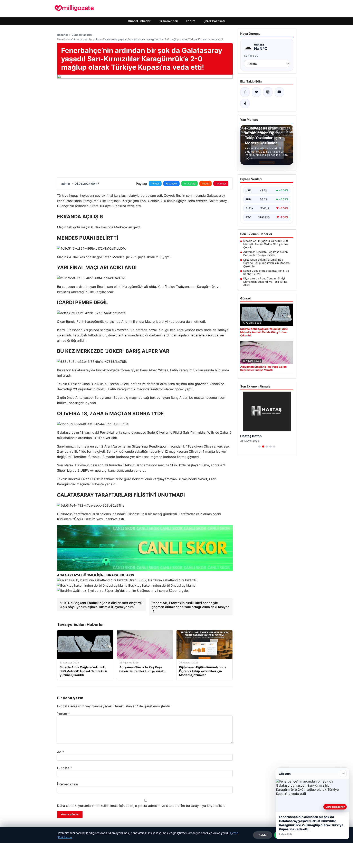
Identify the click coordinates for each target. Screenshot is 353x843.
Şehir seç (251, 55)
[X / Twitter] (256, 92)
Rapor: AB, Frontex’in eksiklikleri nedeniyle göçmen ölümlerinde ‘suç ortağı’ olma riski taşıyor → (190, 607)
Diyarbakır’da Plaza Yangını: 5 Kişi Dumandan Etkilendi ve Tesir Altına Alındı (265, 282)
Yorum (63, 713)
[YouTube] (279, 92)
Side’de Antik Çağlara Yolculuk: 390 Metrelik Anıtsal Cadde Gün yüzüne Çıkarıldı (265, 244)
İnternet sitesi (67, 784)
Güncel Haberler (139, 21)
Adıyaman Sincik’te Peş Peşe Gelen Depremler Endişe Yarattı (265, 253)
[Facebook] (245, 92)
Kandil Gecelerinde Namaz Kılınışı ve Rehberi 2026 (266, 272)
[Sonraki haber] (286, 131)
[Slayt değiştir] (259, 447)
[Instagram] (268, 92)
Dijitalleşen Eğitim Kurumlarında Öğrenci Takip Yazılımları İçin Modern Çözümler (266, 263)
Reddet (263, 835)
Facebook (171, 183)
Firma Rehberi (168, 21)
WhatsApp (189, 183)
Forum (190, 21)
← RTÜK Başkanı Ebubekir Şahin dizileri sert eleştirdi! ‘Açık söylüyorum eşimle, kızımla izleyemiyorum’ (101, 605)
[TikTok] (245, 103)
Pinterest (221, 183)
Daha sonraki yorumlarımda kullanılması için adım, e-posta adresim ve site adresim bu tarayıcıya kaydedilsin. (141, 806)
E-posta (64, 768)
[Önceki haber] (278, 131)
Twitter (155, 183)
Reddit (205, 183)
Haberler (62, 34)
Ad (60, 752)
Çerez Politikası (214, 21)
